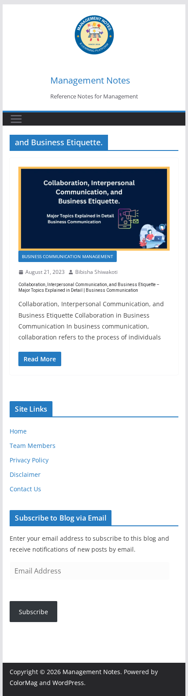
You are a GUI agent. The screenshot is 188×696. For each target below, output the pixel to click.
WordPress (68, 683)
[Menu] (16, 119)
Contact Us (25, 489)
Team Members (33, 445)
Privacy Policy (29, 460)
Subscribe (33, 612)
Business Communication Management (67, 256)
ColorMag (24, 683)
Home (18, 431)
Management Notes (90, 80)
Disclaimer (25, 474)
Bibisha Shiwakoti (96, 272)
